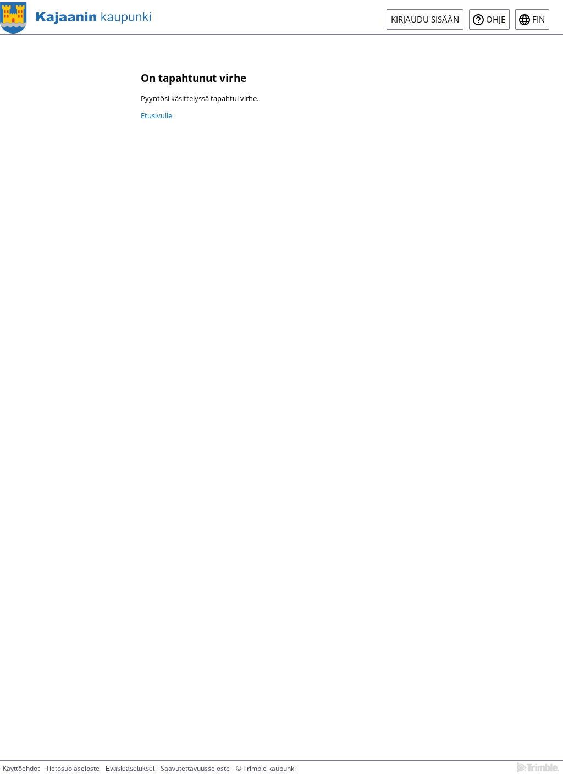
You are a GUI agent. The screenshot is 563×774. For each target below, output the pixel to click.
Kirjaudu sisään (425, 19)
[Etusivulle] (75, 17)
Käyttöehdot (21, 768)
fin (538, 19)
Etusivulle (156, 115)
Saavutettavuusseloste (195, 768)
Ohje (495, 19)
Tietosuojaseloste (73, 768)
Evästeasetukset (130, 768)
